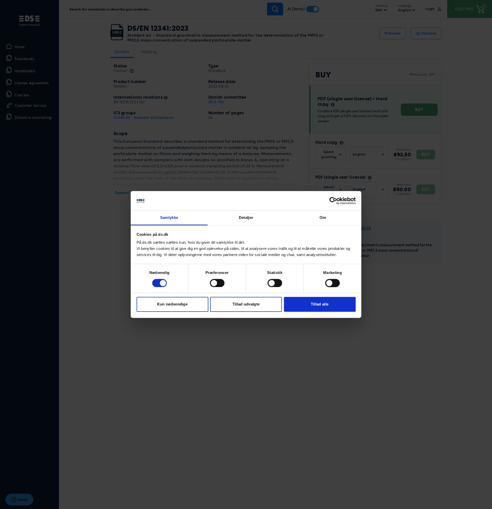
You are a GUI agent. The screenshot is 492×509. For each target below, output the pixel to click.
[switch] (217, 283)
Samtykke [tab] (169, 218)
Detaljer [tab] (246, 218)
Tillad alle (320, 304)
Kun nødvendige (172, 304)
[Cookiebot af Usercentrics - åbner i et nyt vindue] (333, 201)
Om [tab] (323, 218)
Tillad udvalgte (246, 304)
